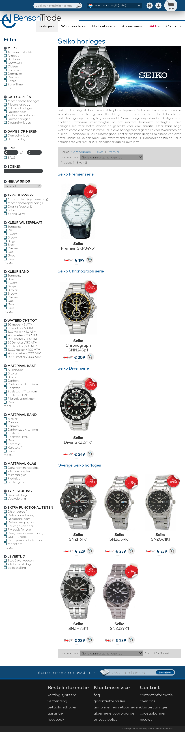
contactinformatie (156, 694)
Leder (12, 451)
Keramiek (14, 444)
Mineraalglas (17, 475)
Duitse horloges (19, 119)
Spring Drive (16, 213)
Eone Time (15, 84)
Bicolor (12, 290)
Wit (10, 230)
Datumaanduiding (21, 515)
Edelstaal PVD (18, 395)
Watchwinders (72, 26)
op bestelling (17, 567)
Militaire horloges (20, 108)
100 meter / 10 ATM (22, 331)
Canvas (13, 422)
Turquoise (14, 226)
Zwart (12, 234)
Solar (11, 210)
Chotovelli (15, 63)
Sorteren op (69, 157)
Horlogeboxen (102, 26)
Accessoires (130, 26)
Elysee (12, 81)
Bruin (11, 244)
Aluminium (15, 370)
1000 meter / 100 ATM (24, 349)
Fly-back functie (19, 529)
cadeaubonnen (153, 713)
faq (97, 694)
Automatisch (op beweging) (28, 199)
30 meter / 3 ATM (20, 324)
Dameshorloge (18, 135)
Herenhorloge (17, 139)
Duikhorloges (17, 111)
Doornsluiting (17, 495)
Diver (99, 152)
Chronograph (81, 152)
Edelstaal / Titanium (22, 391)
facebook (56, 719)
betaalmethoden (63, 707)
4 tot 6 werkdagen (21, 564)
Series (65, 152)
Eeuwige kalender (20, 526)
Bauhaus (14, 59)
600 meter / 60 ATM (22, 346)
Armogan (14, 55)
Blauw (12, 237)
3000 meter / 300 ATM (24, 357)
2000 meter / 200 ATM (24, 353)
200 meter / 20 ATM (22, 335)
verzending (57, 701)
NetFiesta (158, 728)
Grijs (11, 259)
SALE (153, 26)
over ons (147, 701)
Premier (113, 152)
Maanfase (15, 544)
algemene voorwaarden (115, 713)
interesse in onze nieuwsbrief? (65, 672)
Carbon (13, 380)
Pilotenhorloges (19, 104)
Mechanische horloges (23, 101)
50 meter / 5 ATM (20, 328)
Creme (13, 248)
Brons (12, 377)
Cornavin (14, 70)
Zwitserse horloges (21, 115)
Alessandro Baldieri (21, 52)
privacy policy (106, 719)
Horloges (45, 26)
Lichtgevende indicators (25, 540)
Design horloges (19, 122)
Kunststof (15, 447)
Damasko (15, 73)
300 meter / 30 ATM (22, 339)
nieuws (146, 719)
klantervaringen (154, 707)
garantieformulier (110, 701)
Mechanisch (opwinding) (25, 203)
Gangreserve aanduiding (26, 533)
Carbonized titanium (23, 384)
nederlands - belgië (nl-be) (110, 5)
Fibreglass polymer (21, 398)
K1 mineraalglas (19, 471)
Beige (12, 241)
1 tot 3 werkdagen (21, 560)
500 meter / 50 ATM (22, 342)
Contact (172, 26)
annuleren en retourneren (116, 707)
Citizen (13, 66)
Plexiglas (14, 478)
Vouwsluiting (17, 498)
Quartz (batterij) (20, 206)
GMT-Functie (17, 536)
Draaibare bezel (19, 518)
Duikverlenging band (22, 522)
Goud (12, 255)
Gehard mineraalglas (23, 467)
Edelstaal (14, 388)
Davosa (13, 77)
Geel (11, 252)
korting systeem (62, 694)
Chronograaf (17, 511)
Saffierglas (16, 482)
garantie (55, 713)
